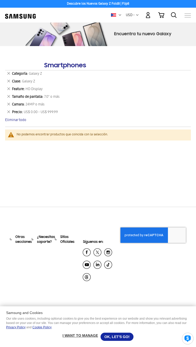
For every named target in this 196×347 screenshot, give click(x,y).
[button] (120, 15)
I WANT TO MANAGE (80, 335)
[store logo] (20, 13)
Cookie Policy (42, 327)
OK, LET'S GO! (117, 337)
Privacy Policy (16, 327)
